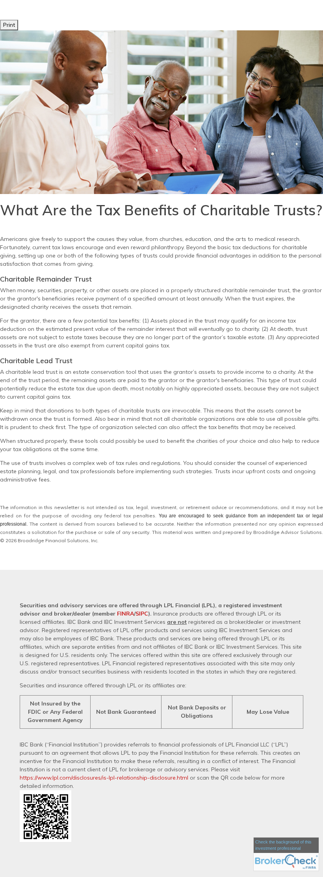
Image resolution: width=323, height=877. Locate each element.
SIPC (142, 613)
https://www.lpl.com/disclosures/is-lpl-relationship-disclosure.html (104, 777)
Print (9, 24)
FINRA (125, 613)
